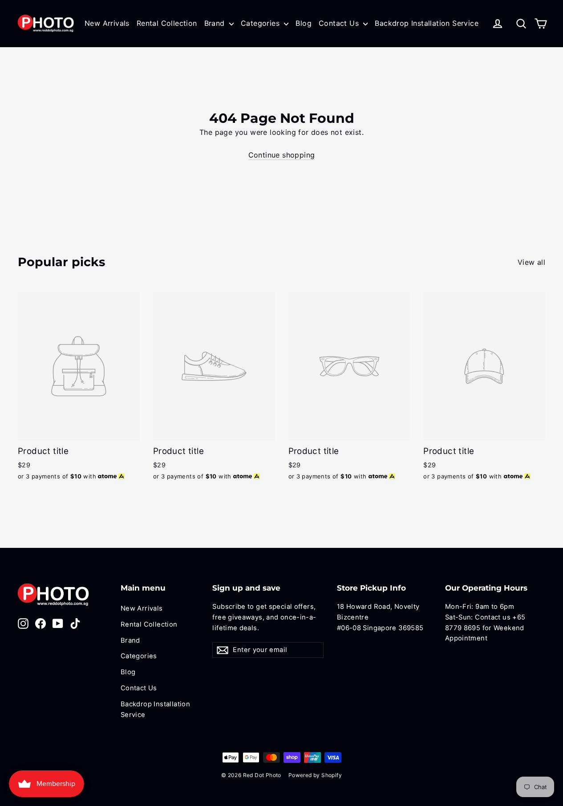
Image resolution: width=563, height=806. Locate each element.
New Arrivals (107, 23)
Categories (261, 23)
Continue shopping (281, 154)
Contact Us (340, 23)
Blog (304, 23)
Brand (215, 23)
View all (531, 262)
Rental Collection (167, 23)
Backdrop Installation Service (426, 23)
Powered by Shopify (315, 775)
